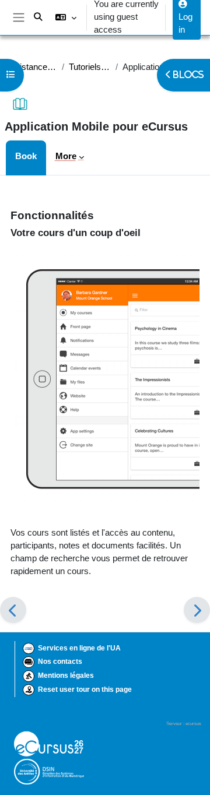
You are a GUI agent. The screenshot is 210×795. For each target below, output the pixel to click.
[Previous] (13, 610)
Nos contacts (60, 661)
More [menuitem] (65, 156)
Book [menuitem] (26, 156)
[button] (65, 17)
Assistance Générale (31, 67)
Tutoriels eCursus (90, 67)
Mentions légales (66, 675)
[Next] (197, 610)
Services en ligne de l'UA (79, 648)
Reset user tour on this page (85, 689)
